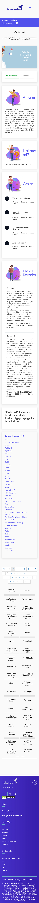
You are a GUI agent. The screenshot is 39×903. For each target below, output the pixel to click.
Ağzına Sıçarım (11, 525)
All (4, 569)
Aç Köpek (8, 448)
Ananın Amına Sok (27, 666)
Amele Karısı (11, 666)
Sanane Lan (9, 507)
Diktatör (8, 465)
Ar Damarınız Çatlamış (14, 523)
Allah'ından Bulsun (11, 700)
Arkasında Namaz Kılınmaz (11, 658)
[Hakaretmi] (10, 781)
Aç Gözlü (8, 451)
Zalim (7, 531)
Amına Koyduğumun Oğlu (27, 650)
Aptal (11, 641)
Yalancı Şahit (10, 540)
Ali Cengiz (28, 692)
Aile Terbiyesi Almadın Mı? (28, 675)
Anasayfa (5, 20)
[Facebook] (4, 794)
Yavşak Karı (9, 542)
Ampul (27, 633)
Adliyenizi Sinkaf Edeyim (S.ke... (27, 684)
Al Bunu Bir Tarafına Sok (11, 607)
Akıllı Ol (8, 456)
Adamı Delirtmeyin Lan (11, 633)
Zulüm (7, 534)
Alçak (11, 683)
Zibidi (7, 537)
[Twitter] (15, 794)
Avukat (4, 838)
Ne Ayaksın (9, 499)
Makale (4, 835)
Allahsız (11, 708)
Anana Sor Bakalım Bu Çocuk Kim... (28, 734)
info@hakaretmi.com (12, 816)
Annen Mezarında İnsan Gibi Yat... (11, 751)
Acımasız (27, 700)
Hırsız (7, 473)
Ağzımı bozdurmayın (11, 717)
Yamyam (8, 548)
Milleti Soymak (10, 493)
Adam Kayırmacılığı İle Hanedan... (27, 608)
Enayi (7, 468)
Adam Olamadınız (11, 734)
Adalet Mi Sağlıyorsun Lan (27, 717)
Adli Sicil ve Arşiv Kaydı (9, 841)
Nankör (8, 496)
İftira (7, 476)
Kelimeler (5, 832)
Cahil (7, 462)
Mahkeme (5, 844)
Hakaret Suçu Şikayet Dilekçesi (12, 858)
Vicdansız (9, 551)
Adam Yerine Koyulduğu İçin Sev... (11, 650)
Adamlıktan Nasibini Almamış (11, 675)
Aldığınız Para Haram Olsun (16, 517)
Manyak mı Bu (10, 490)
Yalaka (7, 545)
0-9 (9, 569)
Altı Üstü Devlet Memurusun (27, 742)
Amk (6, 454)
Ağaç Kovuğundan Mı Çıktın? (11, 599)
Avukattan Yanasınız (28, 750)
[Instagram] (9, 794)
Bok (6, 459)
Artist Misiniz (28, 658)
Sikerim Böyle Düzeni (13, 501)
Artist (7, 445)
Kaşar (7, 487)
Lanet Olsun (9, 482)
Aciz (6, 440)
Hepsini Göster (20, 756)
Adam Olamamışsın (27, 708)
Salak (7, 504)
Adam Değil (27, 641)
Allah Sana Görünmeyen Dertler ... (11, 742)
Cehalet (19, 32)
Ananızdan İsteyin (27, 624)
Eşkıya (7, 470)
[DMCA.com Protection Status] (8, 798)
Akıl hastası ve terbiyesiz (11, 624)
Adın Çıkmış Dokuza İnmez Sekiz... (11, 616)
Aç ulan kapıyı (27, 599)
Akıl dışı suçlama (27, 725)
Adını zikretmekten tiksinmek (28, 616)
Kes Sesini (8, 484)
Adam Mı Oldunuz (12, 442)
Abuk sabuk (11, 692)
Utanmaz (8, 510)
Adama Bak (9, 520)
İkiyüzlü (8, 479)
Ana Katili (27, 591)
